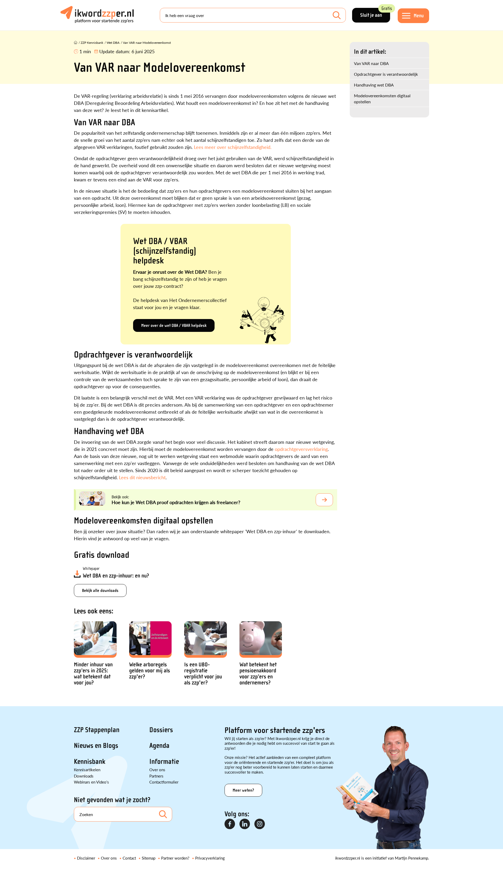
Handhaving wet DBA (374, 85)
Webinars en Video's (91, 782)
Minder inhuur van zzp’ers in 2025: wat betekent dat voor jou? (93, 673)
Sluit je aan (375, 13)
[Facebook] (230, 824)
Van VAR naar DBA (371, 63)
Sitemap (148, 858)
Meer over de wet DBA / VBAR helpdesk (173, 325)
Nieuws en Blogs (96, 745)
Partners (156, 776)
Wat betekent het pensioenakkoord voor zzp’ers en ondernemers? (258, 673)
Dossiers (161, 730)
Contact (129, 858)
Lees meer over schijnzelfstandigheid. (232, 147)
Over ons (157, 769)
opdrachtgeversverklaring (301, 449)
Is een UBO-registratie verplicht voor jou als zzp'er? (203, 673)
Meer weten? (243, 790)
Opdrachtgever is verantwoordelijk (386, 74)
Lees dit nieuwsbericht (142, 477)
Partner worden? (175, 858)
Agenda (159, 745)
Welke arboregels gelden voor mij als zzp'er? (149, 670)
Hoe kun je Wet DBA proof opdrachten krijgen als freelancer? (176, 502)
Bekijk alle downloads (100, 590)
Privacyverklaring (210, 858)
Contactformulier (163, 782)
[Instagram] (259, 824)
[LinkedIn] (244, 824)
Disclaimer (86, 858)
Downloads (84, 776)
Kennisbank (89, 761)
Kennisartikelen (87, 769)
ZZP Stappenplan (96, 730)
